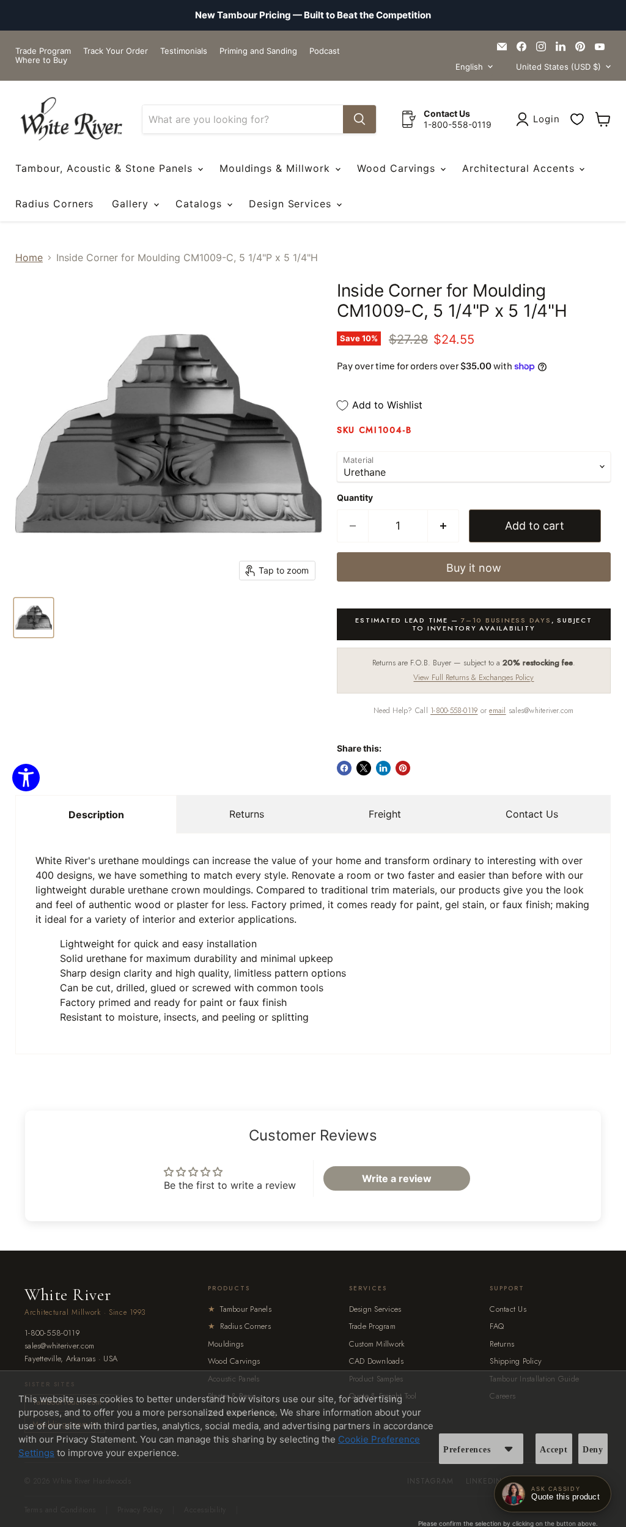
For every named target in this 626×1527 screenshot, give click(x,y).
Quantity (355, 498)
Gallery (132, 204)
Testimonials (183, 51)
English (469, 67)
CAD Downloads (376, 1361)
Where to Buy (41, 60)
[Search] (359, 119)
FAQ (497, 1326)
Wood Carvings (398, 168)
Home (29, 257)
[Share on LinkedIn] (383, 768)
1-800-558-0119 (453, 710)
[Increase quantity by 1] (443, 526)
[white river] (71, 119)
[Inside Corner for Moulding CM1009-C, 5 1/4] (33, 617)
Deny (593, 1449)
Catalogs (200, 204)
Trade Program (43, 51)
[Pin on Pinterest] (403, 768)
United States (558, 67)
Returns (246, 814)
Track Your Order (115, 51)
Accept (554, 1449)
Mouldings (225, 1344)
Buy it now (473, 567)
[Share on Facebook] (344, 768)
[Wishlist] (577, 119)
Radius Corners (54, 204)
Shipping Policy (516, 1361)
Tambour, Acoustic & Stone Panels (105, 168)
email (497, 710)
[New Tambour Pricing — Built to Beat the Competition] (313, 15)
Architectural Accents (520, 168)
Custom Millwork (377, 1344)
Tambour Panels (239, 1309)
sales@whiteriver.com (59, 1346)
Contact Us (532, 814)
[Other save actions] (508, 1448)
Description (96, 814)
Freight (385, 814)
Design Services (292, 204)
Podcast (324, 51)
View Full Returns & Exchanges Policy (473, 677)
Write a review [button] (397, 1178)
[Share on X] (363, 768)
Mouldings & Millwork (276, 168)
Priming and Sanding (258, 51)
